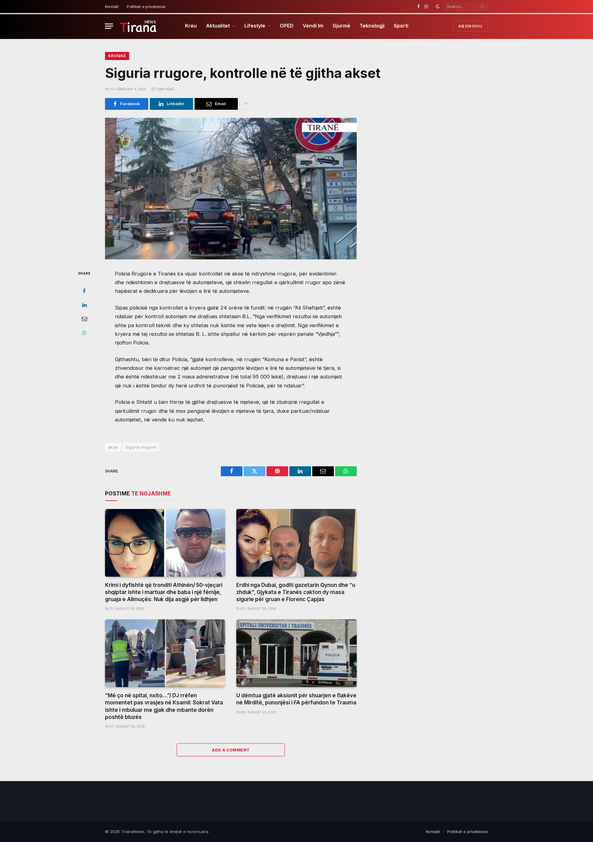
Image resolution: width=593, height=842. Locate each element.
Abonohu (470, 26)
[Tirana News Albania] (138, 26)
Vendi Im (313, 26)
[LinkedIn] (84, 304)
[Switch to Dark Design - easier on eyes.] (437, 6)
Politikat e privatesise (146, 6)
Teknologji (372, 26)
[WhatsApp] (84, 332)
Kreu (191, 26)
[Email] (84, 318)
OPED (286, 26)
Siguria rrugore (141, 447)
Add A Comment (231, 749)
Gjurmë (341, 26)
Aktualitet (218, 26)
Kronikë (117, 55)
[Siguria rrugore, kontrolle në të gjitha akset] (231, 188)
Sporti (401, 26)
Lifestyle (254, 26)
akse (113, 447)
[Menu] (109, 26)
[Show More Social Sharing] (245, 104)
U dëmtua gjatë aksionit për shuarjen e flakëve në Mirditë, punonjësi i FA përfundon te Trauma (296, 699)
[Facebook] (84, 291)
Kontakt (112, 6)
